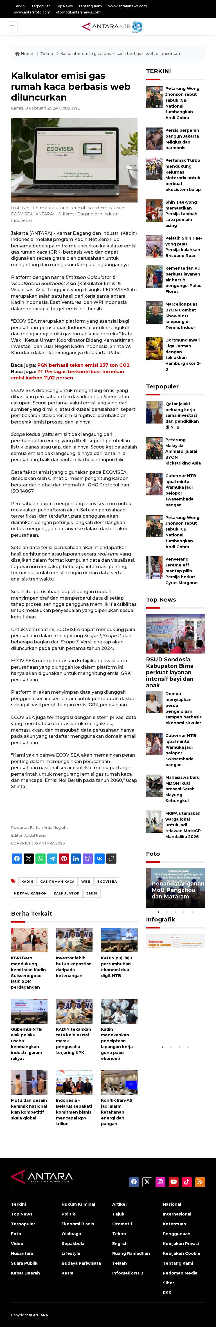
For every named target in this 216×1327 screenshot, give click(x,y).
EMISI (92, 893)
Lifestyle (71, 1253)
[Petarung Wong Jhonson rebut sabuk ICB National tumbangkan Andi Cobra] (154, 96)
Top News (64, 6)
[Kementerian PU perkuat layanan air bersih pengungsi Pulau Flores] (154, 276)
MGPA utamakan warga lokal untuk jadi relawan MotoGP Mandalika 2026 (183, 825)
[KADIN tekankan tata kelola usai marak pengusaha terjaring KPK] (74, 1011)
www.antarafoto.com (32, 12)
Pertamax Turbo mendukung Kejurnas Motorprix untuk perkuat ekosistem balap (183, 175)
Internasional (177, 1214)
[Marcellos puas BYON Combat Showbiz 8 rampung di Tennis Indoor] (154, 312)
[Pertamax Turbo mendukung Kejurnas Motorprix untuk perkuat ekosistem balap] (154, 168)
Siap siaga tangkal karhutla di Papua (175, 1024)
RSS (167, 1292)
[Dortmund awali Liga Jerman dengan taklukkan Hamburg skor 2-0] (154, 348)
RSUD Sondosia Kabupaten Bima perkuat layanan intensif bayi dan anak (170, 672)
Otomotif (122, 1223)
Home (27, 53)
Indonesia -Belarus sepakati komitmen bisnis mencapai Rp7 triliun (74, 1112)
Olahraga (71, 1233)
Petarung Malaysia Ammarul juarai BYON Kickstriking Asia (183, 451)
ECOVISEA (107, 882)
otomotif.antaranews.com (78, 12)
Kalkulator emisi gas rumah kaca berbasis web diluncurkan (120, 53)
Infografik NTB (127, 1273)
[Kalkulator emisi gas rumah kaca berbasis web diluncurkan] (175, 633)
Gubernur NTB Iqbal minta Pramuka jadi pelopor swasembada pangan (180, 750)
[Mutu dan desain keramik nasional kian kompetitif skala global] (29, 1082)
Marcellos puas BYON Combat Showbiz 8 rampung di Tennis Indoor (181, 316)
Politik (68, 1214)
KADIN (27, 882)
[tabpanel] (175, 888)
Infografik (160, 919)
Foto (153, 853)
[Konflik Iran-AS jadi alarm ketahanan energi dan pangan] (119, 1082)
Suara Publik (24, 1263)
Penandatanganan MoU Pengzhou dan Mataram (178, 890)
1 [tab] (158, 912)
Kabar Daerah (25, 1273)
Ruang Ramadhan (131, 1253)
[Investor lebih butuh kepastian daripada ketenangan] (74, 940)
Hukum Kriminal (78, 1204)
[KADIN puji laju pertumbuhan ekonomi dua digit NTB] (119, 940)
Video (17, 1243)
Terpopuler (40, 6)
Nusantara (22, 1253)
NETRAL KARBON (30, 893)
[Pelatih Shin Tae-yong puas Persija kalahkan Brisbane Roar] (154, 246)
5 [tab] (192, 912)
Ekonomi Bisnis (78, 1223)
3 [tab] (175, 912)
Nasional (172, 1204)
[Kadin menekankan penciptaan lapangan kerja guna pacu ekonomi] (119, 1011)
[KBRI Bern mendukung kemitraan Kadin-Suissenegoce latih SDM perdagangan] (29, 940)
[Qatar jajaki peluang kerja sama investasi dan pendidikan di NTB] (154, 412)
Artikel (119, 1204)
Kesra (67, 1273)
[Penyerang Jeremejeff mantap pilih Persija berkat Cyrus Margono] (154, 567)
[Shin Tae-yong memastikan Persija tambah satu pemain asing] (154, 210)
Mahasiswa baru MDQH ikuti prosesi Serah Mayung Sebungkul (182, 789)
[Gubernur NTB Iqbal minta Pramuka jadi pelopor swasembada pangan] (154, 483)
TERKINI (158, 71)
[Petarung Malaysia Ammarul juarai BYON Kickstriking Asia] (154, 447)
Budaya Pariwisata (81, 1263)
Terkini (20, 6)
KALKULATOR (67, 893)
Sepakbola (73, 1243)
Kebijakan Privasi (181, 1243)
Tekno (46, 53)
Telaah (119, 1263)
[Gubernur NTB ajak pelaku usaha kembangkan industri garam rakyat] (29, 1011)
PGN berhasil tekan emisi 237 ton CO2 (83, 365)
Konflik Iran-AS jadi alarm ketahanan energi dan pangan (116, 1112)
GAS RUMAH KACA (57, 882)
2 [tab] (167, 912)
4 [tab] (184, 912)
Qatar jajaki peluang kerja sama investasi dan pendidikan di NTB (182, 415)
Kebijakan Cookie (181, 1253)
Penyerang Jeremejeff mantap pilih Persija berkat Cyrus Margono (181, 571)
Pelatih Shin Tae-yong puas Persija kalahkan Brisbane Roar (183, 247)
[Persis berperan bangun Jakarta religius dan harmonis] (154, 138)
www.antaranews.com (127, 6)
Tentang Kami (90, 6)
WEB (86, 882)
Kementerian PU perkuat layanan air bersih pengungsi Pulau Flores (183, 280)
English (120, 1243)
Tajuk (118, 1214)
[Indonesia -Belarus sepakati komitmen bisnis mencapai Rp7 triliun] (74, 1082)
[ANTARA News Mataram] (113, 26)
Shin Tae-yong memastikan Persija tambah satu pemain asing (181, 214)
